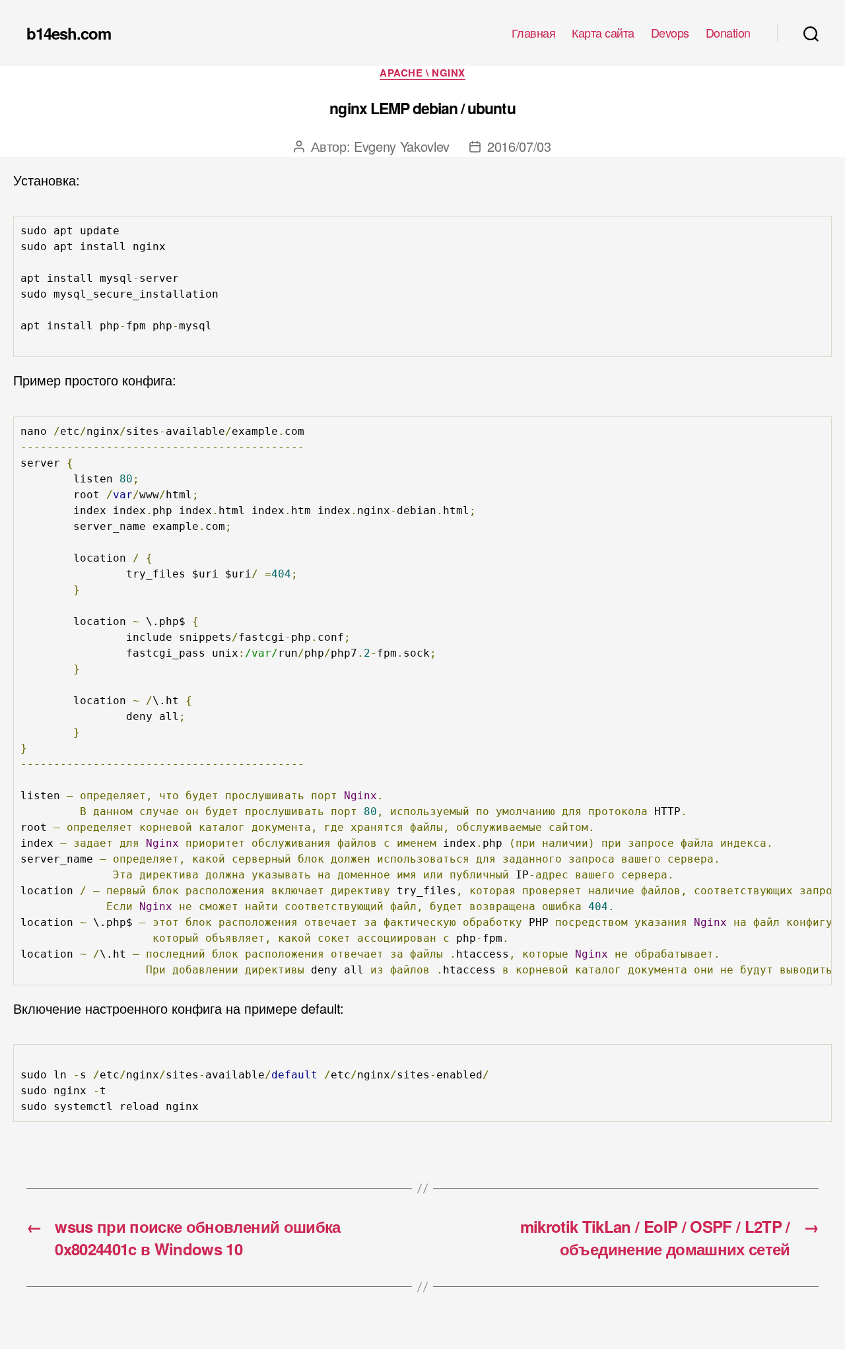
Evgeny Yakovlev (402, 146)
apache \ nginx (422, 73)
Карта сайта (603, 33)
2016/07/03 (519, 146)
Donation (728, 33)
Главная (534, 33)
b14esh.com (68, 33)
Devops (670, 33)
